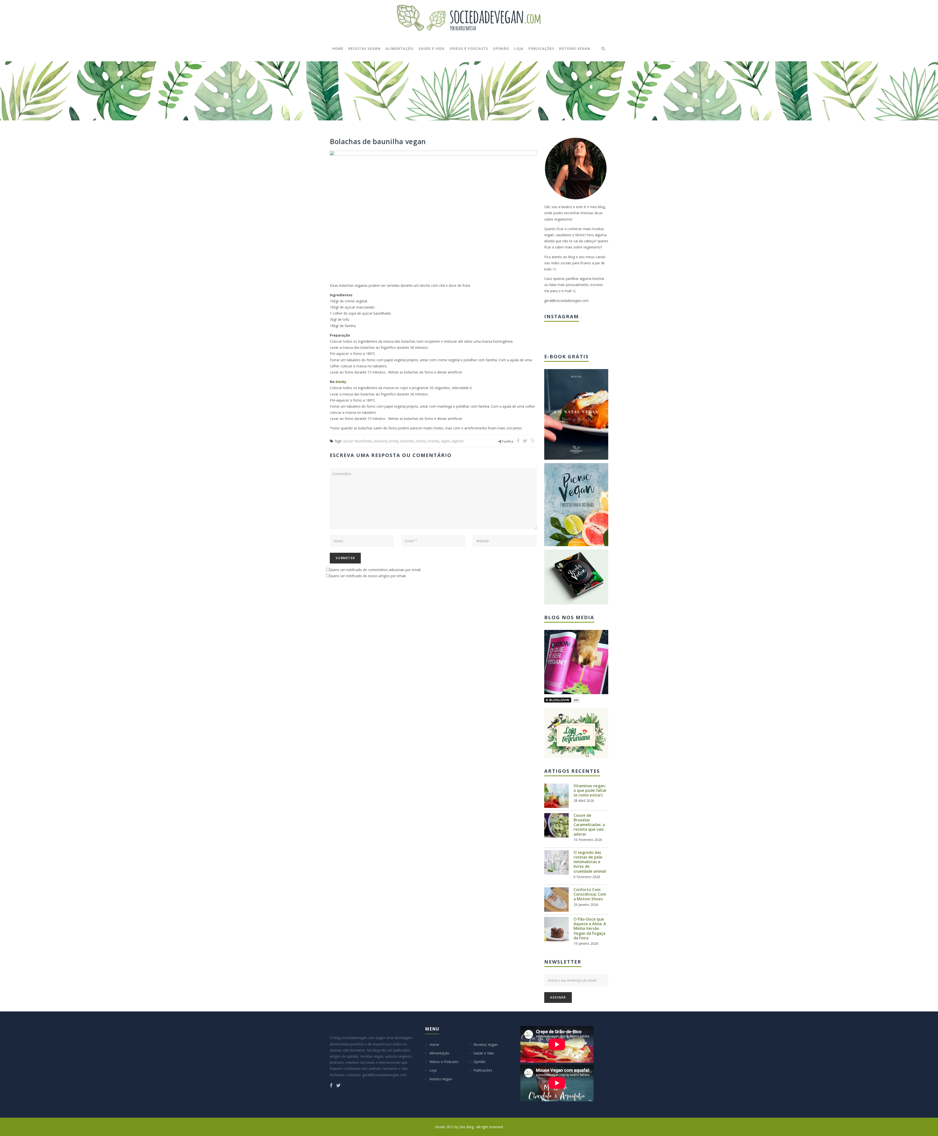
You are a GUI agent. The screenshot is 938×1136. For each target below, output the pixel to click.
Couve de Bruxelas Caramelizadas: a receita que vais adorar (589, 825)
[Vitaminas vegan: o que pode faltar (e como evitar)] (556, 796)
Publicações (541, 48)
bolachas (407, 441)
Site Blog (467, 1127)
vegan (445, 441)
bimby (341, 381)
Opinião (501, 48)
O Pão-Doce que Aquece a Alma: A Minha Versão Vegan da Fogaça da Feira (590, 928)
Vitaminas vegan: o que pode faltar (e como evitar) (590, 790)
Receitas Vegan (364, 48)
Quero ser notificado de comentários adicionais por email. (375, 569)
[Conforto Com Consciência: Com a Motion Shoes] (556, 899)
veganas (457, 441)
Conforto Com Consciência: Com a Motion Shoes (590, 894)
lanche (421, 441)
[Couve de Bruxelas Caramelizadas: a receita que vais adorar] (556, 825)
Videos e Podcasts (468, 48)
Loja (518, 48)
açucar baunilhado (357, 441)
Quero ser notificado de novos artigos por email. (367, 575)
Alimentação (399, 48)
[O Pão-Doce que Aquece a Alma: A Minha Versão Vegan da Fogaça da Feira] (556, 929)
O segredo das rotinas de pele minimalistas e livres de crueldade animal (590, 862)
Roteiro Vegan (574, 48)
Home (337, 48)
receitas (433, 441)
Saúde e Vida (431, 48)
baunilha (380, 441)
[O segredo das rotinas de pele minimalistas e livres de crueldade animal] (556, 862)
